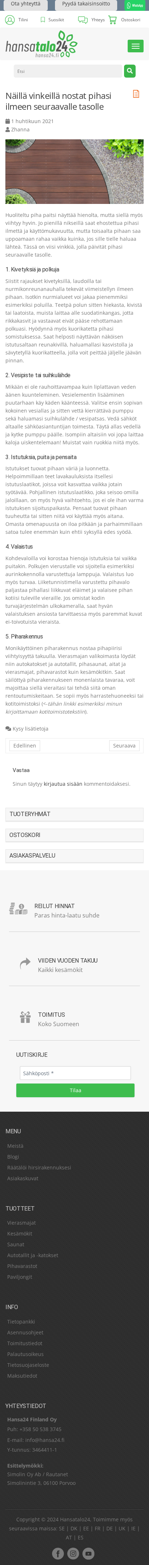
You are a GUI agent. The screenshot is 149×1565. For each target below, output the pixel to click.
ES (81, 1537)
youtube (88, 1553)
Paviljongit (19, 1276)
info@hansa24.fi (44, 1440)
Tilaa (75, 1090)
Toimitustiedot (24, 1343)
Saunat (15, 1244)
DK (74, 1528)
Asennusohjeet (25, 1332)
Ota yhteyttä (26, 3)
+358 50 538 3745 (40, 1429)
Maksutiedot (22, 1375)
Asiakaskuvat (22, 1178)
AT (69, 1537)
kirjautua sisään (63, 783)
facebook (58, 1553)
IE (133, 1528)
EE (86, 1528)
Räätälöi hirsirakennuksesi (39, 1167)
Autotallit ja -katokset (32, 1255)
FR (98, 1528)
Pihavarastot (22, 1266)
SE (62, 1528)
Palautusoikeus (25, 1354)
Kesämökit (19, 1233)
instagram (73, 1553)
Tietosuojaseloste (28, 1364)
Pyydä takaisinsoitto (86, 3)
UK (122, 1528)
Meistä (15, 1145)
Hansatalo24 (75, 1519)
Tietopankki (21, 1321)
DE (109, 1528)
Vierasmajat (21, 1222)
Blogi (13, 1156)
